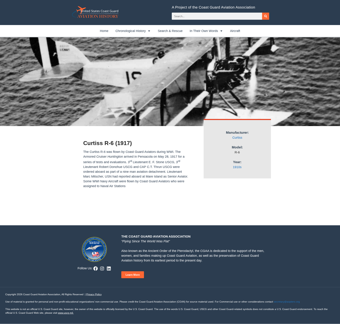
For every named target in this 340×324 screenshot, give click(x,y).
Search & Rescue (170, 31)
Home (104, 31)
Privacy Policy (94, 294)
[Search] (265, 16)
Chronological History (130, 31)
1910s (237, 167)
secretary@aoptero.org (287, 301)
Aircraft (235, 31)
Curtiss (237, 137)
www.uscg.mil (65, 312)
